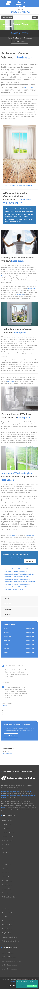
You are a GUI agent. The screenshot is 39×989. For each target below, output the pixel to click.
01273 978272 (20, 33)
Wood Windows (6, 917)
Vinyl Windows (6, 909)
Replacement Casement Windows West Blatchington (19, 582)
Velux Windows (6, 877)
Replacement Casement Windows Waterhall (17, 579)
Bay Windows (6, 873)
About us (6, 598)
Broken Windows (7, 893)
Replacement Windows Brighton (13, 589)
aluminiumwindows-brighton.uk (11, 961)
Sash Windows (6, 825)
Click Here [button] (27, 982)
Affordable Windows (8, 925)
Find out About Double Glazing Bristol (19, 185)
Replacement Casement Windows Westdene (17, 584)
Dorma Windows (7, 881)
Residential (7, 609)
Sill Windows (6, 869)
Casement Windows (8, 921)
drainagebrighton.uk (8, 953)
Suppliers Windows (7, 933)
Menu (35, 17)
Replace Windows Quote (9, 897)
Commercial (7, 604)
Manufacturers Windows (9, 937)
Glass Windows (6, 845)
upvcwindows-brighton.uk (9, 969)
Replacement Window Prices (10, 941)
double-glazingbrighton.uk (9, 965)
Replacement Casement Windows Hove (15, 571)
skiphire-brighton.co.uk (9, 957)
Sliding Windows (7, 929)
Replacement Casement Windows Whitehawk (17, 587)
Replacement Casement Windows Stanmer (16, 576)
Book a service (7, 17)
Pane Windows (6, 865)
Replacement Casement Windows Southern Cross (19, 574)
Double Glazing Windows (9, 841)
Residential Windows (8, 833)
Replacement (6, 829)
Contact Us (29, 561)
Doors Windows (7, 849)
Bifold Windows (6, 853)
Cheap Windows (7, 885)
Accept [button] (32, 985)
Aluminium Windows (8, 913)
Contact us (7, 614)
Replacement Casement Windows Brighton (16, 569)
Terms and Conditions (15, 981)
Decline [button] (22, 985)
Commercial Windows (8, 837)
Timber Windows (7, 821)
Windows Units (6, 889)
